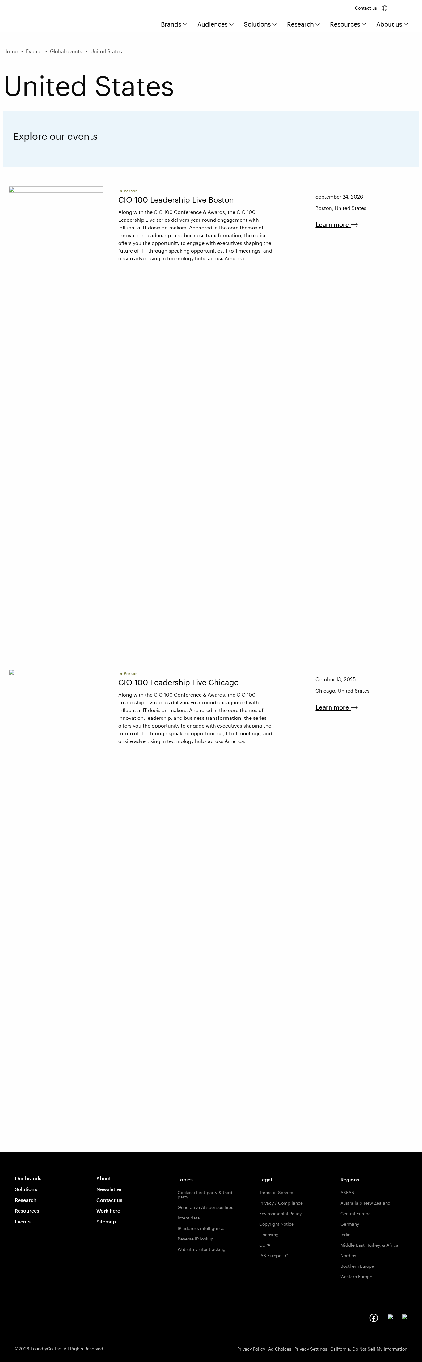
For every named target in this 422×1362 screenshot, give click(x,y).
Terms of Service (276, 1192)
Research (300, 24)
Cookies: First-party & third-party (206, 1194)
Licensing (269, 1234)
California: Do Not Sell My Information (368, 1348)
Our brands (28, 1178)
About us (389, 24)
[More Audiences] (231, 25)
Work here (108, 1211)
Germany (349, 1224)
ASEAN (347, 1192)
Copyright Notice (276, 1224)
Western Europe (356, 1276)
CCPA (264, 1245)
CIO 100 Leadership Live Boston (176, 199)
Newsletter (109, 1189)
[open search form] (401, 8)
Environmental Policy (280, 1213)
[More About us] (406, 25)
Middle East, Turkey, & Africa (369, 1245)
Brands (171, 24)
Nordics (348, 1255)
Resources (345, 24)
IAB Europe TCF (275, 1255)
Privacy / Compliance (281, 1203)
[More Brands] (185, 25)
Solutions (257, 24)
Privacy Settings (310, 1348)
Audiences (212, 24)
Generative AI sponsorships (205, 1207)
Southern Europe (357, 1266)
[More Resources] (364, 25)
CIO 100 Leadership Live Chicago (178, 682)
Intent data (189, 1217)
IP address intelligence (201, 1228)
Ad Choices (279, 1348)
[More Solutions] (275, 25)
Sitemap (106, 1221)
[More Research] (317, 25)
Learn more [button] (337, 224)
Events (23, 1221)
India (345, 1234)
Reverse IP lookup (195, 1238)
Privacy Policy (251, 1348)
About (103, 1178)
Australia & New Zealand (365, 1203)
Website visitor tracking (202, 1249)
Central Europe (355, 1213)
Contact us (366, 8)
